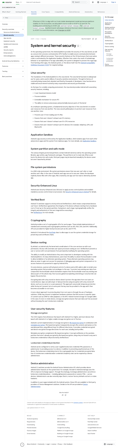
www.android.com (93, 425)
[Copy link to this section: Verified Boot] (46, 200)
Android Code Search (33, 2)
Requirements (31, 422)
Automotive (89, 12)
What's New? (6, 12)
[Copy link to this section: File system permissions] (58, 167)
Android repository (32, 419)
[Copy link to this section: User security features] (56, 309)
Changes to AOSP (64, 30)
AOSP (32, 39)
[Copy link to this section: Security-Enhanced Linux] (59, 186)
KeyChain (52, 232)
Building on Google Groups (65, 433)
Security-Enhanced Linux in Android (77, 192)
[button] (11, 29)
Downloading (31, 425)
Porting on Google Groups (65, 436)
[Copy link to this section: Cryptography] (48, 220)
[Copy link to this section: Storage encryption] (49, 313)
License (53, 444)
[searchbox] (12, 17)
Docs (17, 2)
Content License (78, 402)
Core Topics (46, 12)
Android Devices (74, 12)
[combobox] (80, 2)
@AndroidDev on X (62, 422)
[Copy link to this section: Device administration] (56, 364)
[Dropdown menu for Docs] (21, 2)
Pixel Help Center (92, 422)
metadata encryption (38, 325)
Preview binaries (31, 427)
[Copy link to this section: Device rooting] (48, 243)
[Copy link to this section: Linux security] (47, 73)
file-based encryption (77, 323)
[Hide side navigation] (22, 445)
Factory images (31, 430)
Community (41, 444)
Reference (101, 12)
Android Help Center (94, 419)
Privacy (60, 444)
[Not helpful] (95, 39)
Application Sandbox (89, 141)
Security (34, 12)
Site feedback (68, 444)
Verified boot (38, 213)
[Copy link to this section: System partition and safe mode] (66, 149)
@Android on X (61, 419)
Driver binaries (31, 433)
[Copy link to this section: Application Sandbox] (54, 135)
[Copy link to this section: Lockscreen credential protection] (61, 343)
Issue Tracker (91, 433)
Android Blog (61, 425)
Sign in (113, 2)
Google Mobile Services (94, 427)
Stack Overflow (92, 430)
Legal (48, 444)
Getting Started (21, 12)
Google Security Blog (63, 427)
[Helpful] (93, 39)
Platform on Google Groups (65, 430)
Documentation (8, 7)
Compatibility (59, 12)
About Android (31, 444)
